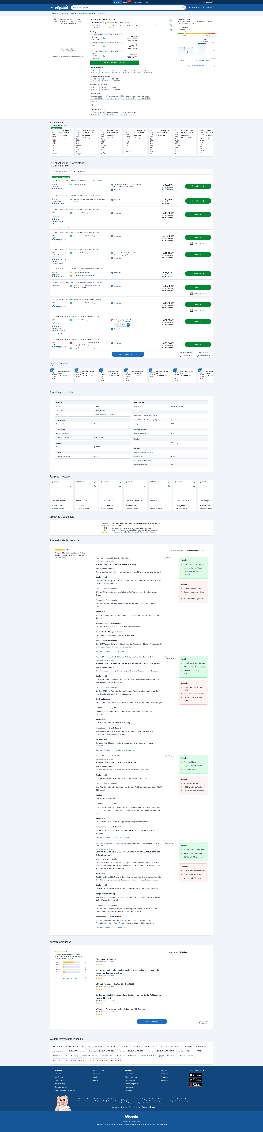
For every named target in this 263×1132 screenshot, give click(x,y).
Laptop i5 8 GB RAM (147, 1056)
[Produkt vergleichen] (171, 25)
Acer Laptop (175, 1046)
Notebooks (101, 13)
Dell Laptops (124, 1046)
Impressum (127, 1124)
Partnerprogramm (131, 1084)
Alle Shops (59, 1077)
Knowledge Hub (131, 1090)
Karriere (96, 1077)
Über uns (96, 1074)
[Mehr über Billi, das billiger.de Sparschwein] (64, 1103)
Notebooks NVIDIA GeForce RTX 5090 (102, 1051)
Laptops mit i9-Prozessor (166, 1056)
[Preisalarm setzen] (171, 30)
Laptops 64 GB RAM (60, 1060)
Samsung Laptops (59, 1051)
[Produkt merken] (171, 20)
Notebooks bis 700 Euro (90, 1056)
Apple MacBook (111, 1046)
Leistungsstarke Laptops (79, 1060)
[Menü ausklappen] (75, 13)
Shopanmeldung (131, 1077)
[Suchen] (184, 7)
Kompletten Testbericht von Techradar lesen (111, 927)
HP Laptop (98, 1046)
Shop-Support (130, 1080)
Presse (95, 1080)
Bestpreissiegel (60, 1084)
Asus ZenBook (187, 1046)
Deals (127, 2)
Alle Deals (58, 1074)
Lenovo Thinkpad (72, 1046)
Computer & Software (67, 13)
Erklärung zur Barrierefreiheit (157, 1124)
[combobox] (128, 7)
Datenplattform (60, 1080)
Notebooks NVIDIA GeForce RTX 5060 (190, 1051)
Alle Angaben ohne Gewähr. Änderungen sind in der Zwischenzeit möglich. (164, 1099)
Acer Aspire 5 (162, 1046)
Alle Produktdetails (110, 28)
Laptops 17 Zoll (149, 1046)
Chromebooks (57, 1046)
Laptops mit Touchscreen (98, 1060)
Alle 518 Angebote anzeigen (113, 62)
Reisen (146, 2)
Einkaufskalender (61, 1087)
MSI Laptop (74, 1056)
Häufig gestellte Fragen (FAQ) (65, 1090)
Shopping (117, 2)
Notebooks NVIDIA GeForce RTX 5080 (131, 1051)
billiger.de (55, 13)
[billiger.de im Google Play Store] (197, 1080)
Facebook (164, 1077)
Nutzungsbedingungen (139, 1124)
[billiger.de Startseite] (61, 7)
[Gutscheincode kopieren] (128, 325)
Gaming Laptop (116, 1060)
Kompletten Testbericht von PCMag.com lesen (112, 837)
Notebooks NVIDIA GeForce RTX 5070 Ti (161, 1051)
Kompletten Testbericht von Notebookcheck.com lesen (115, 750)
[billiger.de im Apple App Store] (197, 1075)
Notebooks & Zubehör (86, 13)
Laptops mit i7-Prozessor (186, 1056)
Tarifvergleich (137, 2)
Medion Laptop (201, 1046)
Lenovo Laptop (86, 1046)
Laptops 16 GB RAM (60, 1056)
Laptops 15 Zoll (107, 1056)
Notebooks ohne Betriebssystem (126, 1056)
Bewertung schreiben (70, 978)
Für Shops (129, 1074)
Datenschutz (100, 1124)
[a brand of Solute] (206, 2)
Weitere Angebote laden (128, 354)
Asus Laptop (136, 1046)
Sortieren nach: (174, 551)
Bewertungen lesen (152, 1021)
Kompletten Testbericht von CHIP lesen (110, 651)
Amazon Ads (129, 1087)
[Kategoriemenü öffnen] (52, 7)
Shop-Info (117, 190)
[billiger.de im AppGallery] (197, 1085)
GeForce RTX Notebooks (77, 1051)
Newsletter (164, 1080)
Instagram (164, 1074)
